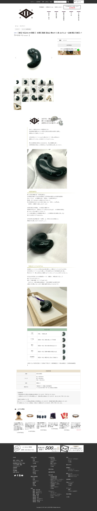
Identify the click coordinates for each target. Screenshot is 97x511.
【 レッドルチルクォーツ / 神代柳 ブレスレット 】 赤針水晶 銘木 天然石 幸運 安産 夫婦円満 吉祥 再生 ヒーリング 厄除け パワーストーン (30, 426)
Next (51, 58)
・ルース (69, 460)
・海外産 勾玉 (35, 495)
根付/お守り (69, 464)
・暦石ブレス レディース (73, 475)
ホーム (16, 26)
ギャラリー (22, 26)
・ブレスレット (53, 492)
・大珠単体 (52, 485)
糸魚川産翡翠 (34, 466)
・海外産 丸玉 (35, 497)
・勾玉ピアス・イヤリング (55, 480)
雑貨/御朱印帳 (51, 472)
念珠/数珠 (68, 479)
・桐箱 (68, 489)
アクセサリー (51, 491)
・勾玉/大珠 (52, 458)
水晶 (32, 488)
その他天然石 (51, 457)
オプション (68, 488)
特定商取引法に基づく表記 (19, 463)
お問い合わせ (16, 472)
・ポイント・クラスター (72, 458)
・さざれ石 (69, 483)
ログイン (33, 1)
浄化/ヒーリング (69, 482)
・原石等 (34, 472)
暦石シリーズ (69, 473)
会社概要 (15, 470)
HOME (14, 457)
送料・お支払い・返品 (47, 1)
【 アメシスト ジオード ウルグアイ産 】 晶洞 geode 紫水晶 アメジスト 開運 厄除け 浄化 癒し (53, 424)
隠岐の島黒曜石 (34, 476)
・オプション (53, 464)
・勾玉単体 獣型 (53, 478)
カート (77, 1)
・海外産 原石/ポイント (37, 500)
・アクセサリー (35, 461)
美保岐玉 (68, 467)
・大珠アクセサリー (54, 486)
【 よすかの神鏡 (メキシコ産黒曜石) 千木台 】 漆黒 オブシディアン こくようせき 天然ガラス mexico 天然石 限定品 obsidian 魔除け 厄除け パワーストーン (19, 426)
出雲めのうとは (49, 7)
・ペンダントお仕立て (72, 491)
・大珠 (33, 460)
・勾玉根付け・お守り (55, 483)
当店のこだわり (58, 7)
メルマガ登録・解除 (17, 464)
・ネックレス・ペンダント (55, 494)
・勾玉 (33, 458)
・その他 (34, 463)
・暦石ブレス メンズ (72, 476)
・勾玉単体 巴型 (53, 476)
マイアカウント (16, 466)
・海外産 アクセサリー (37, 498)
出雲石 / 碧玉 (34, 457)
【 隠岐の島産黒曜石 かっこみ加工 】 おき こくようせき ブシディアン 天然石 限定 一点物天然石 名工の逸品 (42, 425)
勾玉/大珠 (50, 475)
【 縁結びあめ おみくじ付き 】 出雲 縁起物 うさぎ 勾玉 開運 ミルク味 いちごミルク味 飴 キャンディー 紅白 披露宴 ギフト (64, 425)
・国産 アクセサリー (37, 491)
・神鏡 (33, 484)
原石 (67, 457)
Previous (16, 58)
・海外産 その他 (36, 501)
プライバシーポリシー (18, 461)
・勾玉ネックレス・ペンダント (56, 479)
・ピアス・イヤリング (55, 495)
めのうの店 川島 (16, 1)
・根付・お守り (53, 463)
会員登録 (38, 1)
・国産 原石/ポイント (37, 492)
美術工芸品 (50, 469)
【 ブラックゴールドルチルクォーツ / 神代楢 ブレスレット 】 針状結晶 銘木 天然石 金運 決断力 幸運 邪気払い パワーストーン (76, 425)
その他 (67, 496)
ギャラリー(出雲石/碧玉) (26, 29)
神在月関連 (68, 494)
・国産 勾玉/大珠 (36, 489)
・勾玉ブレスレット (54, 482)
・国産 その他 (35, 494)
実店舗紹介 (41, 7)
